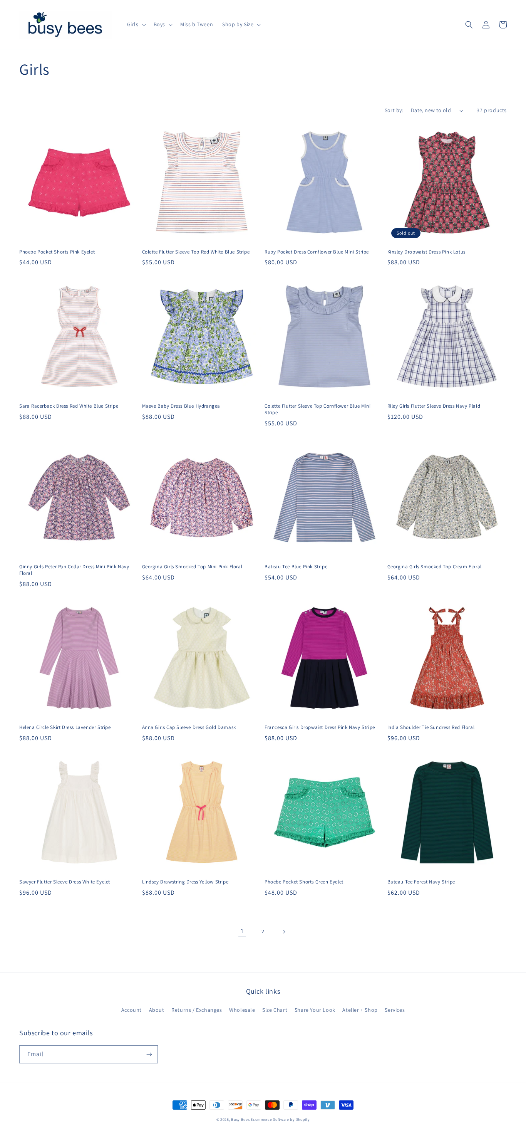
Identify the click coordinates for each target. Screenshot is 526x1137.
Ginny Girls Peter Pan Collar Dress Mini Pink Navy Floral (74, 570)
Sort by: (394, 110)
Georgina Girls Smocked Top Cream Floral (434, 567)
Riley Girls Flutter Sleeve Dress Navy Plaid (434, 406)
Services (395, 1009)
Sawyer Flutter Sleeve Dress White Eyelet (64, 882)
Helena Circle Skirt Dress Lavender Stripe (65, 727)
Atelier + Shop (359, 1009)
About (156, 1009)
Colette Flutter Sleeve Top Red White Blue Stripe (196, 252)
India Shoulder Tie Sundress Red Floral (431, 727)
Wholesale (242, 1009)
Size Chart (274, 1009)
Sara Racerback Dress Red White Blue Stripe (68, 406)
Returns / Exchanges (196, 1009)
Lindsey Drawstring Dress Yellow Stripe (185, 882)
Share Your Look (315, 1009)
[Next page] (283, 931)
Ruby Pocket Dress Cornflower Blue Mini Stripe (317, 252)
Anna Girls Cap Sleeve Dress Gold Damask (189, 727)
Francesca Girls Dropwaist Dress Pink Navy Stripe (320, 727)
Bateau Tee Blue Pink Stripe (296, 567)
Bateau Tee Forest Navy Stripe (421, 882)
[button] (135, 24)
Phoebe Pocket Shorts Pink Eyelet (57, 252)
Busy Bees (240, 1119)
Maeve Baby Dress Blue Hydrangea (181, 406)
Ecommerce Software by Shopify (280, 1119)
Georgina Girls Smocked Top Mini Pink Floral (192, 567)
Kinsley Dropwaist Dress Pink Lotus (426, 252)
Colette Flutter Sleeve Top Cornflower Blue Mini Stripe (317, 409)
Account (131, 1009)
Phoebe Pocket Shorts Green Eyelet (304, 882)
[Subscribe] (149, 1054)
